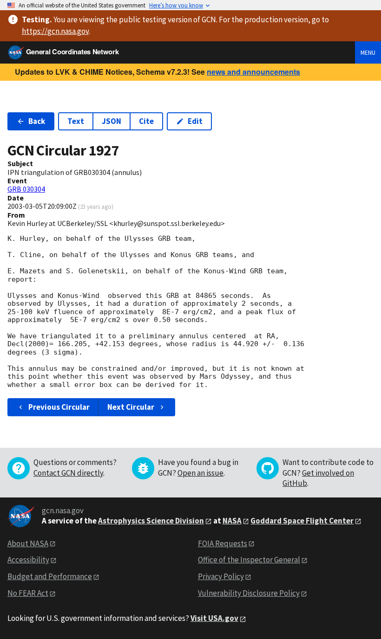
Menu (368, 52)
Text (75, 121)
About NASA (27, 543)
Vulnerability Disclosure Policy (249, 593)
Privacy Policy (221, 576)
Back (36, 121)
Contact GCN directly (68, 473)
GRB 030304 (26, 189)
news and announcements (253, 71)
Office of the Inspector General (249, 560)
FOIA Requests (222, 543)
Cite (146, 121)
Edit (195, 121)
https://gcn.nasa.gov (55, 31)
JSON (111, 121)
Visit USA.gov (214, 618)
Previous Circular (59, 407)
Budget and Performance (49, 576)
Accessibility (28, 560)
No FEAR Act (27, 593)
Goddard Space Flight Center (302, 521)
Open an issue (200, 473)
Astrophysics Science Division (151, 521)
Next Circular (130, 407)
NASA (232, 521)
